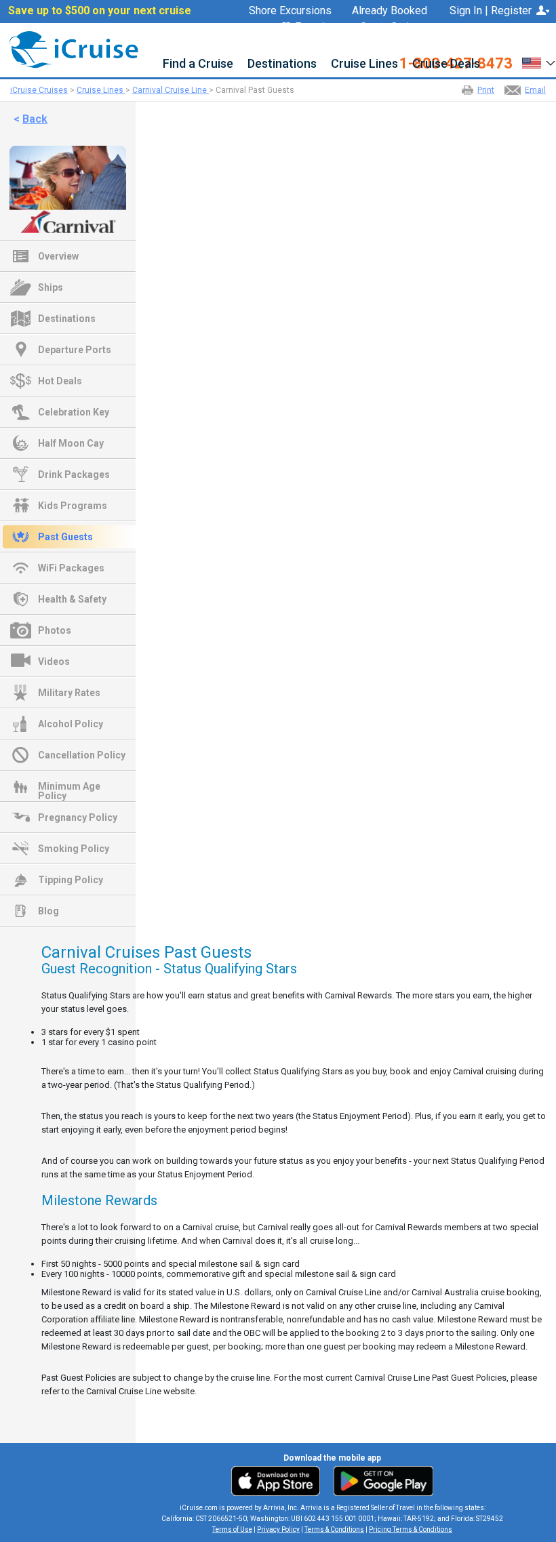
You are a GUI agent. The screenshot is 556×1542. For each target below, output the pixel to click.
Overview (58, 256)
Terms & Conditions (334, 1529)
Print (485, 90)
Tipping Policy (70, 879)
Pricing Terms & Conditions (410, 1529)
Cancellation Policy (81, 755)
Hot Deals (60, 381)
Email (535, 90)
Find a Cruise (198, 64)
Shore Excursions (290, 10)
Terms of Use (232, 1529)
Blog (48, 911)
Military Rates (69, 692)
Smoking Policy (73, 848)
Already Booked (389, 10)
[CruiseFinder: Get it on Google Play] (380, 1480)
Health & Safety (72, 599)
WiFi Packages (71, 568)
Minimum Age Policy (69, 787)
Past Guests (65, 536)
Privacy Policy (278, 1529)
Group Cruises (393, 27)
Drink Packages (74, 474)
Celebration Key (73, 412)
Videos (54, 661)
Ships (50, 287)
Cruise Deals (446, 64)
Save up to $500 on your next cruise (99, 10)
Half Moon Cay (71, 443)
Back (34, 119)
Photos (54, 630)
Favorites (317, 27)
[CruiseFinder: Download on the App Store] (279, 1480)
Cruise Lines (364, 64)
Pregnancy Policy (77, 817)
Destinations (282, 64)
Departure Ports (74, 349)
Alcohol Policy (70, 723)
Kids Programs (72, 505)
